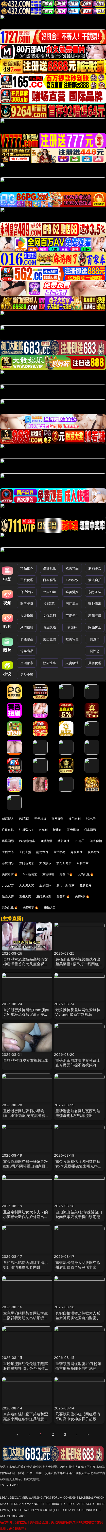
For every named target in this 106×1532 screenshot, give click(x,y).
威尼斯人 (8, 819)
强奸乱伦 (49, 568)
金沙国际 (45, 885)
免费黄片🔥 (31, 907)
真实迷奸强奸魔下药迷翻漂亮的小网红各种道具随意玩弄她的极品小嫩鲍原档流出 (25, 1418)
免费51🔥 (66, 874)
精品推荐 (26, 568)
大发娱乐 (45, 863)
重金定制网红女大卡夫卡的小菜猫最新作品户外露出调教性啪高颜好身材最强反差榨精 (25, 1219)
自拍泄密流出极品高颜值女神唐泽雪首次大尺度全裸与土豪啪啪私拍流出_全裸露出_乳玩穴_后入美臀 (26, 966)
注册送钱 (8, 830)
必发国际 (8, 863)
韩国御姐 (49, 592)
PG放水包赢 (27, 841)
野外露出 (94, 603)
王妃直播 (25, 852)
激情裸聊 (48, 874)
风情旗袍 (26, 627)
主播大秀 (8, 852)
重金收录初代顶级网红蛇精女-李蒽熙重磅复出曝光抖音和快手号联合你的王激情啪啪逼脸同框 (78, 1168)
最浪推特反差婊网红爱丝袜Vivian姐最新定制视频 (77, 1012)
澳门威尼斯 (43, 896)
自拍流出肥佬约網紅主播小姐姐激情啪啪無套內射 (25, 1265)
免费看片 (86, 885)
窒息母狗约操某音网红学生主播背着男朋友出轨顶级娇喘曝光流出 (25, 1318)
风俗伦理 (94, 663)
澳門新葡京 (63, 863)
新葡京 (57, 830)
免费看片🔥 (10, 874)
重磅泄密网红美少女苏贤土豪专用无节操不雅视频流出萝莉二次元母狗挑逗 (77, 1065)
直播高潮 (46, 841)
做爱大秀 (8, 896)
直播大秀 (25, 896)
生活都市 (26, 663)
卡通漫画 (26, 639)
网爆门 (95, 639)
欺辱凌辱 (26, 603)
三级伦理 (26, 580)
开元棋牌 (40, 819)
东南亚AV (95, 592)
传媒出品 (26, 651)
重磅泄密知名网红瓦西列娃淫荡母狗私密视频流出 (77, 1113)
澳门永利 (75, 819)
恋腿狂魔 (94, 615)
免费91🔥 (63, 896)
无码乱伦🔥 (86, 874)
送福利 (43, 830)
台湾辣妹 (26, 592)
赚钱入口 (50, 907)
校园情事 (49, 663)
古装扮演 (26, 615)
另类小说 (26, 674)
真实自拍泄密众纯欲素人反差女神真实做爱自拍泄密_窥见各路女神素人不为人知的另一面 (78, 1320)
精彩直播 (63, 841)
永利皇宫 (83, 863)
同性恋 (95, 651)
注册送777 (26, 830)
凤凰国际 (8, 841)
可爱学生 (72, 615)
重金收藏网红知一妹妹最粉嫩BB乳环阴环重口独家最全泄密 (26, 1166)
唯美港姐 (72, 592)
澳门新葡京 (26, 863)
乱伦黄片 (42, 852)
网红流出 (72, 603)
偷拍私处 (59, 852)
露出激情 (49, 639)
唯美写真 (72, 639)
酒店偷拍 (96, 841)
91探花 (49, 603)
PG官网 (24, 819)
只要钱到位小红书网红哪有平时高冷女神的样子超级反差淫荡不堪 (77, 1418)
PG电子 (91, 819)
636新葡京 (30, 874)
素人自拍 (94, 580)
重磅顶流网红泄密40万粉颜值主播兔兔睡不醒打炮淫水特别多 (78, 1368)
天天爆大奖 (26, 885)
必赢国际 (90, 830)
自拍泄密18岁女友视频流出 (26, 1060)
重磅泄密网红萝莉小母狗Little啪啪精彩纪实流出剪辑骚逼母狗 (26, 1115)
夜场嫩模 (94, 852)
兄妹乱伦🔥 (10, 907)
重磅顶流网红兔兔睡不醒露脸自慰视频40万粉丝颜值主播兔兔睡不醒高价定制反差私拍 (26, 1370)
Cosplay (72, 580)
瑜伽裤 (72, 627)
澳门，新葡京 (65, 885)
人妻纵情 (72, 663)
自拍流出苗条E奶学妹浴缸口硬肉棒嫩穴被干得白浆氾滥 (78, 1214)
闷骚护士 (94, 627)
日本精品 (49, 580)
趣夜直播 (77, 852)
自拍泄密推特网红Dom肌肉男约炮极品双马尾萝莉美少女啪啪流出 (26, 1014)
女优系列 (49, 615)
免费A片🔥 (82, 896)
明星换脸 (49, 627)
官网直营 (58, 819)
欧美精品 (72, 568)
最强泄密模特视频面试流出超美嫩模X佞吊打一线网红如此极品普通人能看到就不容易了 (79, 966)
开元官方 (8, 885)
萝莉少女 (94, 568)
